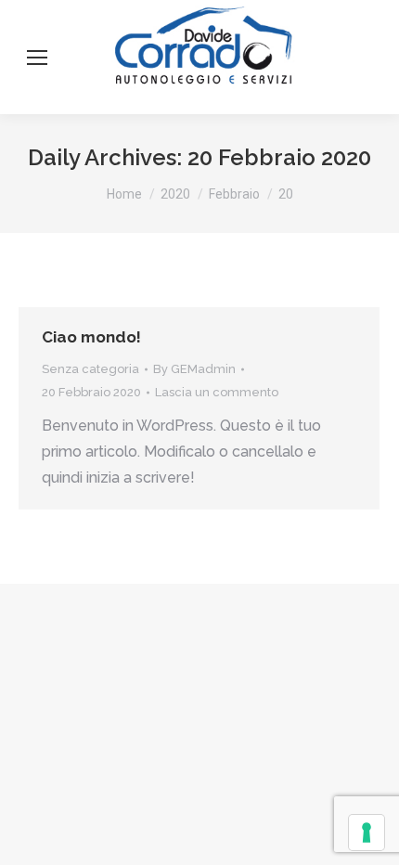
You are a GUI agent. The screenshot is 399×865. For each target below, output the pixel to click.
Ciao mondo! (91, 337)
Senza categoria (90, 369)
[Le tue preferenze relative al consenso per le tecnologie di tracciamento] (366, 832)
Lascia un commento (216, 392)
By (194, 369)
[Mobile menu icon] (37, 57)
